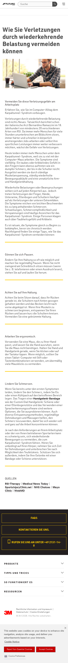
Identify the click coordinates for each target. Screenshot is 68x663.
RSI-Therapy (12, 484)
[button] (15, 656)
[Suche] (54, 4)
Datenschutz (22, 612)
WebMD (19, 491)
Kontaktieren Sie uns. (34, 529)
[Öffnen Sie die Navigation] (63, 4)
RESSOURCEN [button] (13, 591)
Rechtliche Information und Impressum (34, 609)
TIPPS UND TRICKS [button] (16, 573)
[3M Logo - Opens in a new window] (8, 4)
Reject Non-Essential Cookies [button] (19, 649)
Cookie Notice (11, 642)
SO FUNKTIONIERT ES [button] (18, 582)
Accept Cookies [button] (46, 649)
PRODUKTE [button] (11, 563)
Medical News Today (35, 484)
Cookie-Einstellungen (40, 612)
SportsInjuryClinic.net (18, 487)
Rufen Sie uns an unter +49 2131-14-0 (36, 543)
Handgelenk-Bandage (46, 398)
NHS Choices (42, 487)
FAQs (34, 518)
